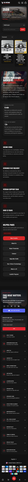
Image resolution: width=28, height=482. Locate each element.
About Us (14, 243)
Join (14, 328)
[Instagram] (4, 306)
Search (22, 29)
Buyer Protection (14, 248)
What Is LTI (14, 269)
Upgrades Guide (14, 259)
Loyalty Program (14, 274)
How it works (14, 238)
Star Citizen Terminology (14, 264)
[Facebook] (7, 306)
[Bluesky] (11, 306)
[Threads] (15, 306)
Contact (14, 253)
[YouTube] (18, 306)
